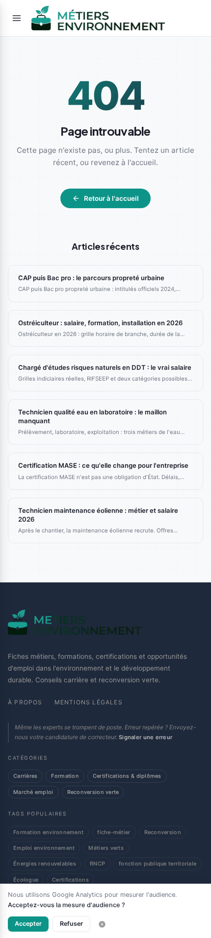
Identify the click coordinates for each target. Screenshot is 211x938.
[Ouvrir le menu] (17, 18)
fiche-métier (113, 832)
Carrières (25, 775)
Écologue (25, 879)
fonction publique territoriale (157, 863)
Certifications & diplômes (127, 775)
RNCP (97, 863)
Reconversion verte (93, 792)
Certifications (70, 879)
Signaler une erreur (145, 737)
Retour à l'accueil (111, 198)
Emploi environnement (44, 847)
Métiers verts (106, 847)
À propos (25, 702)
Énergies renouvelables (44, 863)
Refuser (71, 923)
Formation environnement (48, 832)
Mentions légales (88, 702)
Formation (65, 775)
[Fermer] (102, 924)
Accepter (28, 923)
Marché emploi (33, 792)
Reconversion (162, 832)
